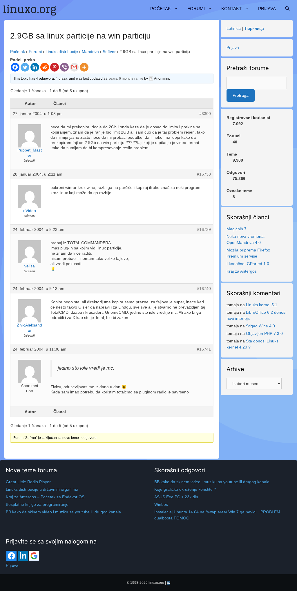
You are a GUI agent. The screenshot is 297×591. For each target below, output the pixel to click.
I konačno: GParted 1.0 (248, 263)
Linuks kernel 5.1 (261, 304)
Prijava (267, 8)
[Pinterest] (54, 67)
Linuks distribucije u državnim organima (42, 489)
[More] (84, 67)
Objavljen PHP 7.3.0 (264, 333)
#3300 (205, 113)
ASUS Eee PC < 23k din (176, 497)
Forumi (196, 8)
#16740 (204, 288)
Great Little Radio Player (28, 481)
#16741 (204, 349)
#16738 (204, 174)
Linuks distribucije (62, 51)
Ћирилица (254, 28)
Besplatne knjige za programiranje (37, 504)
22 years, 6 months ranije (123, 78)
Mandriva (90, 51)
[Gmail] (74, 67)
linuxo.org (156, 583)
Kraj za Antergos (242, 271)
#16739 (204, 229)
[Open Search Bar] (287, 8)
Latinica (234, 28)
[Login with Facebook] (11, 556)
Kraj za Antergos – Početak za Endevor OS (45, 497)
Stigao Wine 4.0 (260, 326)
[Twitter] (25, 67)
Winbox (161, 504)
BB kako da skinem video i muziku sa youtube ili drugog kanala (63, 512)
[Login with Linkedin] (23, 556)
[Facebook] (15, 67)
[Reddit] (44, 67)
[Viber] (64, 67)
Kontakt (231, 8)
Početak (160, 8)
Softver (109, 51)
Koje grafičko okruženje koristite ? (185, 489)
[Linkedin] (34, 67)
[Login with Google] (34, 556)
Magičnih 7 (237, 229)
